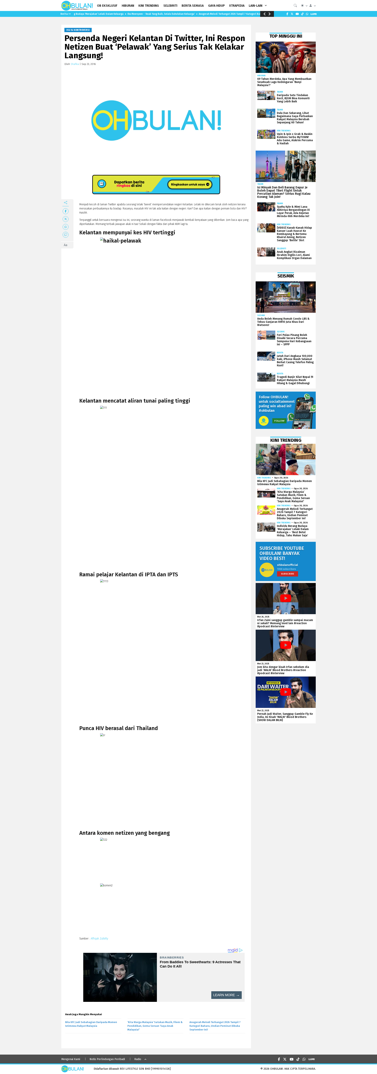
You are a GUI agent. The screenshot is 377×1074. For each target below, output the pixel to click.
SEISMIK (261, 315)
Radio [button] (137, 1059)
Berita (280, 352)
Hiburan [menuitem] (128, 5)
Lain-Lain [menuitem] (255, 5)
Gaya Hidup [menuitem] (216, 5)
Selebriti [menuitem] (170, 5)
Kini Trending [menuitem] (148, 5)
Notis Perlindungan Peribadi (107, 1059)
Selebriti (281, 248)
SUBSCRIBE (287, 573)
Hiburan (261, 75)
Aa (65, 245)
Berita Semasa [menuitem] (193, 5)
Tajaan (280, 92)
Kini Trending (284, 130)
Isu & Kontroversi (78, 30)
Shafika (75, 64)
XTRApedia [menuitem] (236, 5)
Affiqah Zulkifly (99, 938)
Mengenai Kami (70, 1059)
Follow (279, 420)
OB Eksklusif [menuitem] (107, 5)
